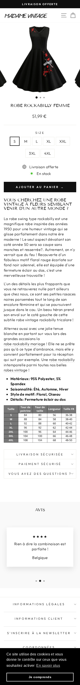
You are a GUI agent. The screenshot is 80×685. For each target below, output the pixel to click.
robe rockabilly (62, 359)
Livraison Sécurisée (40, 454)
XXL (62, 141)
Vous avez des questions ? (40, 473)
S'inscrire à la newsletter (38, 633)
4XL (47, 153)
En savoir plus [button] (48, 665)
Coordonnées (39, 647)
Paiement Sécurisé (40, 464)
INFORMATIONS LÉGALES (39, 604)
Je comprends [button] (40, 677)
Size (40, 132)
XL (48, 141)
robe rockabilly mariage (24, 343)
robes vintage (15, 370)
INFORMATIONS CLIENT (39, 618)
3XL (32, 153)
